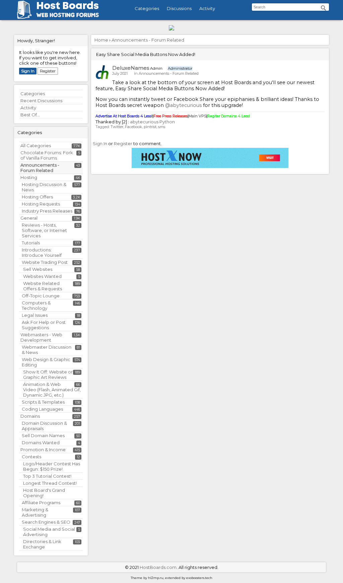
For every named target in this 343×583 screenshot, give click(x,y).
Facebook (133, 126)
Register (48, 70)
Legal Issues (35, 315)
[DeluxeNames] (102, 72)
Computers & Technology (36, 305)
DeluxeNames (130, 68)
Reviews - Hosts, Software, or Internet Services (44, 230)
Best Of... (30, 114)
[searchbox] (290, 7)
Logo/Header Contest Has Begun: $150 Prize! (51, 466)
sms (161, 126)
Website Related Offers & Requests (42, 286)
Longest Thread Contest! (50, 483)
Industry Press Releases (47, 211)
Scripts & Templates (43, 402)
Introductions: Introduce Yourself (42, 252)
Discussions (179, 8)
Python (167, 121)
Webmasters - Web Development (41, 337)
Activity (207, 8)
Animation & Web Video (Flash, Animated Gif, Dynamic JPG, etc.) (52, 390)
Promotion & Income (43, 449)
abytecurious (144, 121)
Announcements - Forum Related (39, 167)
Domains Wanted (41, 442)
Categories (147, 8)
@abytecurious (183, 105)
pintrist (150, 126)
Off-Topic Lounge (41, 295)
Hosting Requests (41, 204)
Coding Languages (42, 409)
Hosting (28, 177)
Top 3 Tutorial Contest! (47, 476)
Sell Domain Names (43, 435)
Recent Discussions (41, 100)
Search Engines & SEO (46, 522)
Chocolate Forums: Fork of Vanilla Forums (46, 155)
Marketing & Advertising (35, 512)
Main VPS (197, 116)
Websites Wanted (42, 276)
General (29, 218)
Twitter (117, 126)
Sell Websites (37, 269)
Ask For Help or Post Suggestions (44, 324)
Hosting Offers (37, 196)
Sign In (28, 70)
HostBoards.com (158, 567)
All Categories (35, 145)
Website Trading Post (45, 262)
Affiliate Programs (41, 502)
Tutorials (31, 242)
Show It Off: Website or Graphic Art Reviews (48, 374)
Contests (31, 456)
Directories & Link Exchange (42, 544)
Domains (30, 416)
